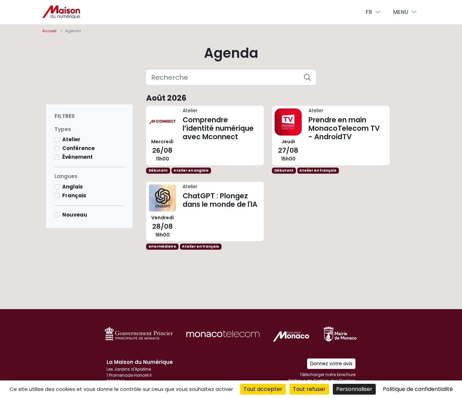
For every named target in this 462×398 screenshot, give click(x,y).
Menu (401, 12)
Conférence (78, 148)
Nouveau (74, 214)
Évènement (77, 156)
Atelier (71, 139)
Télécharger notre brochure (327, 374)
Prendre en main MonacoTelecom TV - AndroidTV (331, 135)
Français (74, 195)
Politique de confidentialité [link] (418, 389)
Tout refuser (309, 389)
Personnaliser (354, 389)
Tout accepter (263, 389)
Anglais (72, 186)
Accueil (49, 30)
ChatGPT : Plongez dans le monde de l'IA (205, 211)
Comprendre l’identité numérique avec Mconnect (205, 135)
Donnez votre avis (331, 363)
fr (369, 12)
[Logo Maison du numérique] (61, 12)
